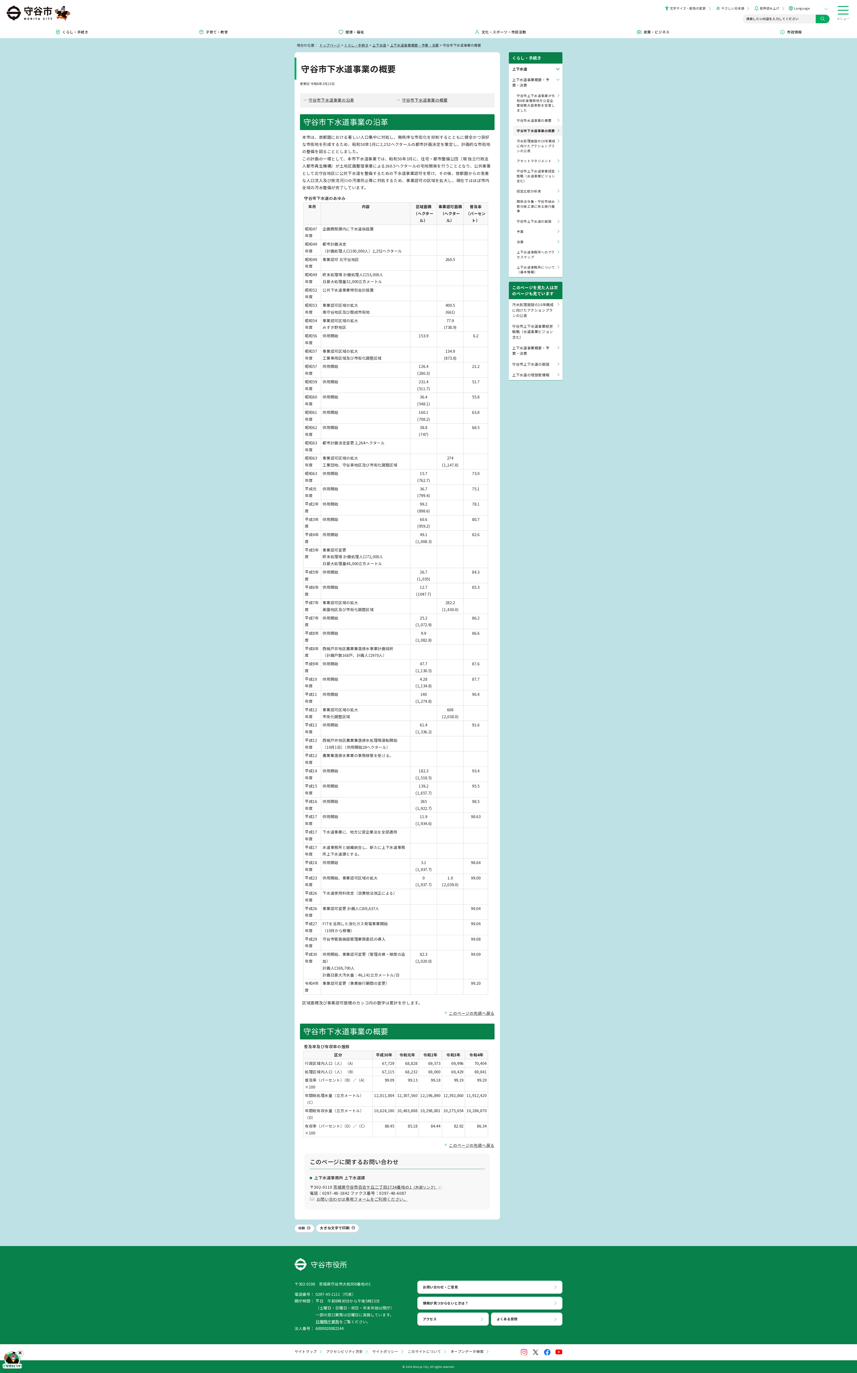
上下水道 (379, 45)
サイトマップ (306, 1351)
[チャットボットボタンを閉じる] (20, 1352)
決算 (520, 241)
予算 (520, 231)
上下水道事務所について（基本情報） (536, 269)
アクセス (430, 1318)
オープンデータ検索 (467, 1351)
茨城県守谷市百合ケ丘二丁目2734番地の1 (385, 1187)
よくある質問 (507, 1318)
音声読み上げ (769, 8)
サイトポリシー (385, 1351)
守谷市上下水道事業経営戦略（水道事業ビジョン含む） (536, 176)
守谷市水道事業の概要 (534, 120)
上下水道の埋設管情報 (530, 374)
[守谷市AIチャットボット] (12, 1361)
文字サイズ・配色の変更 (688, 8)
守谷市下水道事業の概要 (425, 100)
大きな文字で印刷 (334, 1227)
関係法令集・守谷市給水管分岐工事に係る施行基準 (536, 206)
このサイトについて (424, 1351)
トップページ (329, 45)
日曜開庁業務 (327, 1321)
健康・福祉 (354, 32)
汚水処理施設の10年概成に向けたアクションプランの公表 (536, 146)
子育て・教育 (217, 32)
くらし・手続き (75, 32)
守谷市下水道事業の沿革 (331, 100)
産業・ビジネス (657, 32)
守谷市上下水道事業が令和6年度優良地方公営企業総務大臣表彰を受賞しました (536, 103)
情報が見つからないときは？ (445, 1302)
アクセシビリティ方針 (344, 1351)
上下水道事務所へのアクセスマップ (536, 254)
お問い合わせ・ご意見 (440, 1286)
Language (802, 8)
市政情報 (794, 32)
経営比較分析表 (529, 191)
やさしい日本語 (732, 8)
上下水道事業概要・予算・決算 (414, 45)
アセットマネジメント (534, 160)
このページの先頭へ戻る (472, 1013)
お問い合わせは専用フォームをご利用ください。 (362, 1199)
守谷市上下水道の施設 (534, 221)
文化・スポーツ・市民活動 (504, 32)
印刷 (301, 1228)
